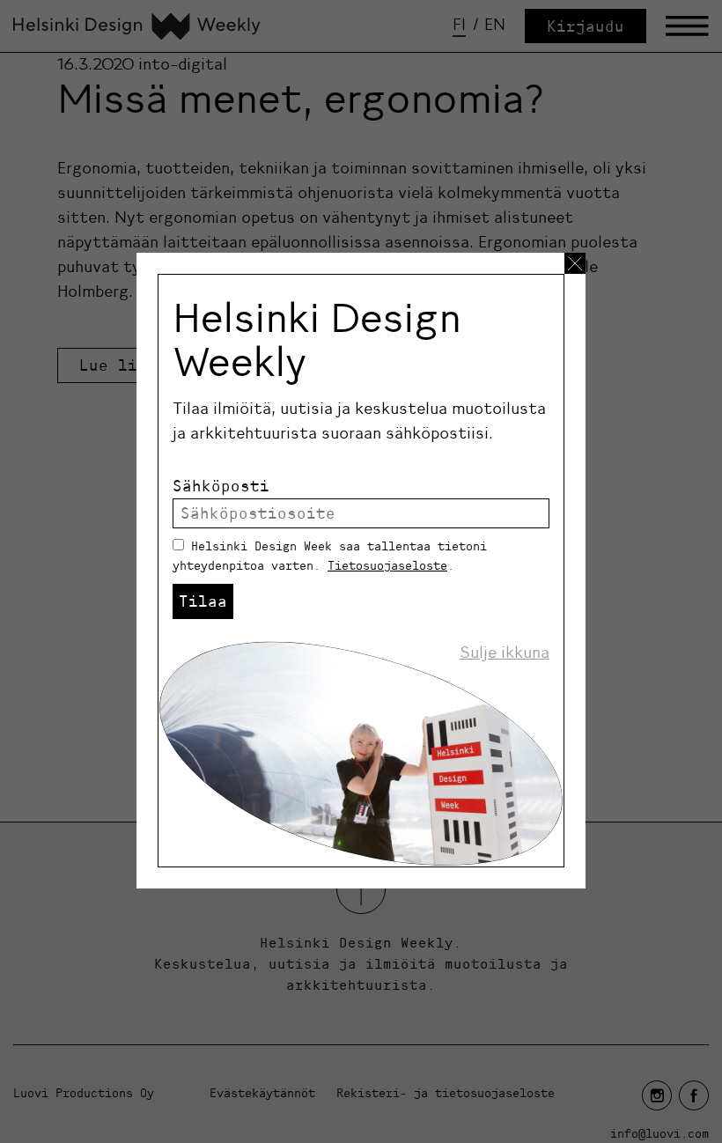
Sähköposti (221, 485)
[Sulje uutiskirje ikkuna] (575, 263)
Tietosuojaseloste (387, 565)
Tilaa (203, 601)
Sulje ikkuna (504, 652)
